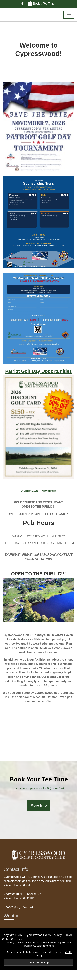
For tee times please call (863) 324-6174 (38, 788)
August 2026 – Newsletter (38, 490)
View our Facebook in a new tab (22, 3)
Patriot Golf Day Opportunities (38, 371)
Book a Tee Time (43, 3)
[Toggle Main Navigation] (68, 15)
